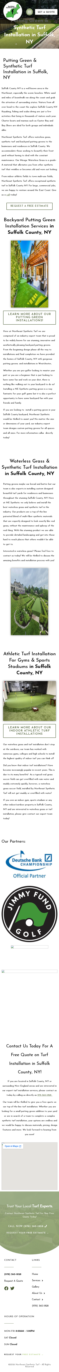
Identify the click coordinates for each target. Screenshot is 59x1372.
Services (36, 1280)
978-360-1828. (45, 1095)
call (8, 195)
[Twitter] (12, 1288)
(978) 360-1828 (40, 1306)
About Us (37, 1293)
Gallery (35, 1287)
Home (35, 1274)
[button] (29, 11)
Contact (36, 1299)
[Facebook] (6, 1288)
